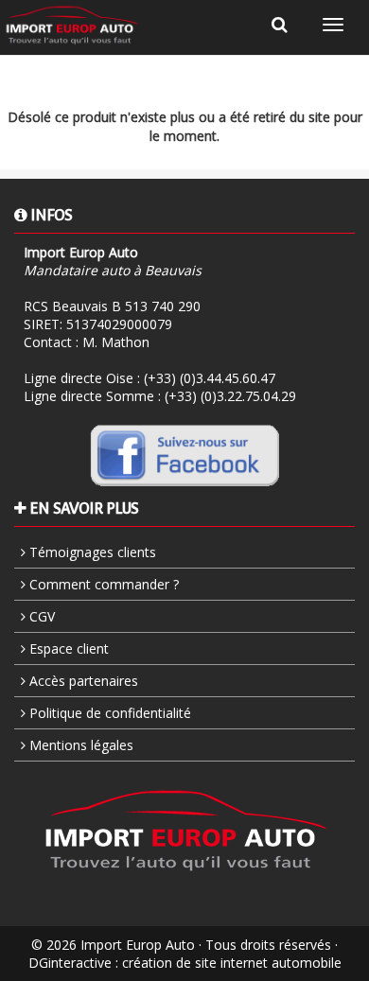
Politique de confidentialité (108, 713)
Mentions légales (79, 745)
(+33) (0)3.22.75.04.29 (230, 396)
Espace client (67, 648)
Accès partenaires (82, 681)
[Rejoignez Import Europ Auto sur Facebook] (184, 454)
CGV (40, 616)
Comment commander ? (102, 584)
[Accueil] (72, 25)
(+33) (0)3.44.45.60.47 (209, 378)
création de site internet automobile (232, 963)
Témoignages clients (91, 552)
